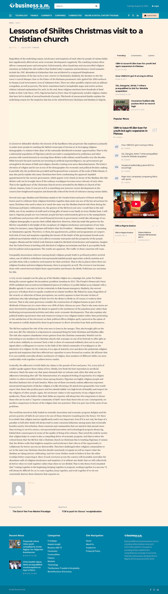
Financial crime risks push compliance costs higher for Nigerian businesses (33, 546)
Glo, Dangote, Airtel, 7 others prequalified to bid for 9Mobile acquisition (132, 88)
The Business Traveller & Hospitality (63, 568)
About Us (90, 544)
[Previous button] (153, 226)
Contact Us (91, 548)
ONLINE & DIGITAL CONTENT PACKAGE (102, 15)
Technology (21, 15)
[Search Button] (97, 6)
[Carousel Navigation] (155, 226)
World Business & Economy (60, 572)
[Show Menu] (10, 15)
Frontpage (52, 541)
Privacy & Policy (93, 551)
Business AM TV (55, 548)
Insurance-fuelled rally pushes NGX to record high (143, 104)
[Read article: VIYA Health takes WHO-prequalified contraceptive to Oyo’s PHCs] (15, 564)
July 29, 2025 (26, 48)
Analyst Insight (54, 544)
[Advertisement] (58, 122)
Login (156, 6)
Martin (18, 23)
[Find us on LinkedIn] (138, 15)
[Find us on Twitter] (133, 15)
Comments (46, 15)
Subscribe (152, 16)
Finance (34, 15)
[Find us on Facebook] (128, 15)
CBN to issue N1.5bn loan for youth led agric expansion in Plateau (131, 130)
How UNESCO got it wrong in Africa (134, 76)
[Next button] (157, 226)
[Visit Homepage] (29, 6)
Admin (14, 48)
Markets (51, 561)
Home (11, 23)
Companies (60, 15)
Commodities (75, 15)
